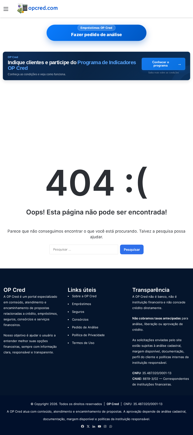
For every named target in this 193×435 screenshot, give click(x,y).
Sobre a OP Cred (84, 296)
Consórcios (80, 319)
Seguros (78, 312)
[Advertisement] (96, 118)
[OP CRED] (37, 8)
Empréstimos (81, 304)
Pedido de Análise (85, 327)
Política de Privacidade (88, 335)
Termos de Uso (83, 343)
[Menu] (6, 10)
